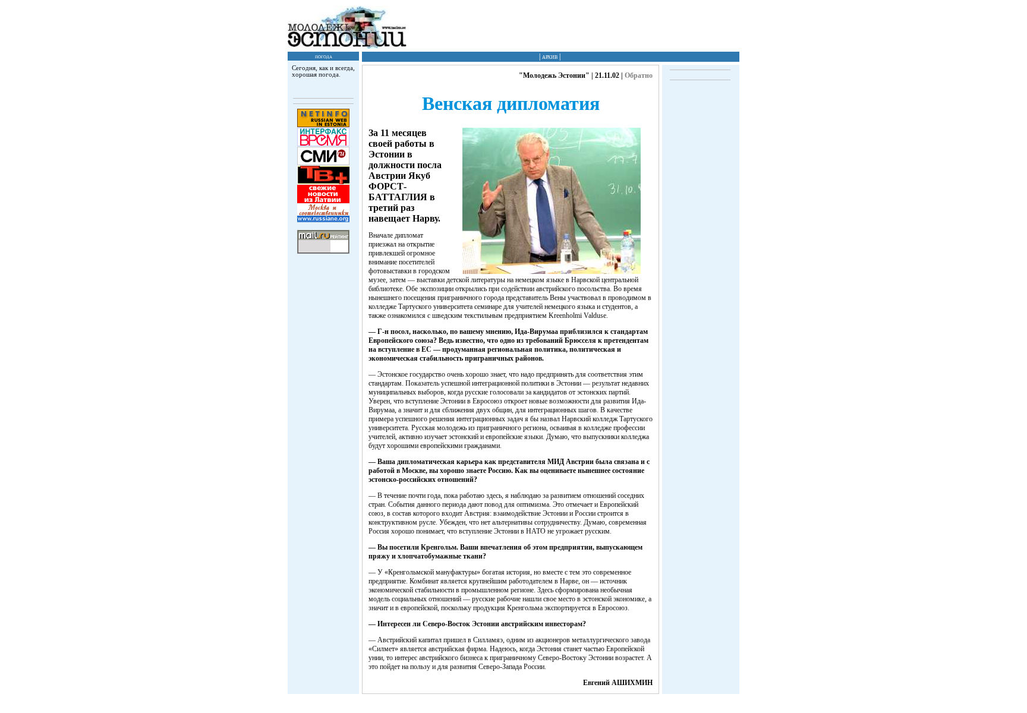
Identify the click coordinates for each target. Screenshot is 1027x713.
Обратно (639, 75)
